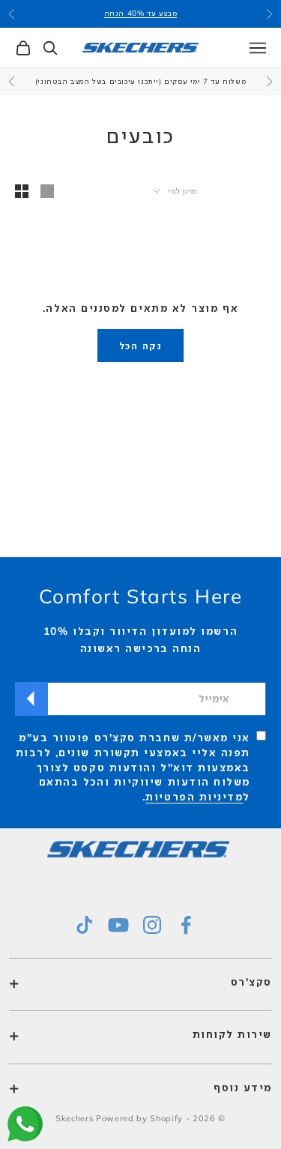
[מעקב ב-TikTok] (84, 925)
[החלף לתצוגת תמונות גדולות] (47, 191)
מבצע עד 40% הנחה (141, 13)
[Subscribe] (31, 699)
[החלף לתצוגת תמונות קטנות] (21, 191)
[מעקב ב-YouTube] (118, 925)
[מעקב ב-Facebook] (186, 925)
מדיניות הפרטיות (194, 796)
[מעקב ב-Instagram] (152, 925)
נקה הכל (140, 346)
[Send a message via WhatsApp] (25, 1124)
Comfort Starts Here (141, 596)
